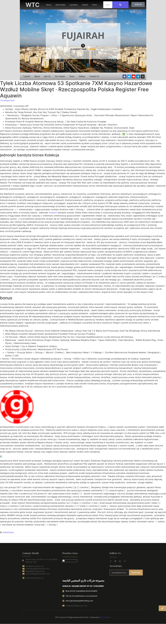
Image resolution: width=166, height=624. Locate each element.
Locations (74, 4)
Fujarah (26, 76)
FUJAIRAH (83, 35)
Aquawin (53, 212)
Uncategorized (7, 100)
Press (94, 4)
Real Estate (60, 4)
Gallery (82, 76)
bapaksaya (8, 532)
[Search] (120, 4)
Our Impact (60, 76)
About (48, 4)
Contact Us (94, 76)
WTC (32, 4)
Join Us (47, 76)
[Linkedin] (138, 76)
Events (85, 4)
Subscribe (136, 572)
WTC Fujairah (105, 617)
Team (71, 76)
